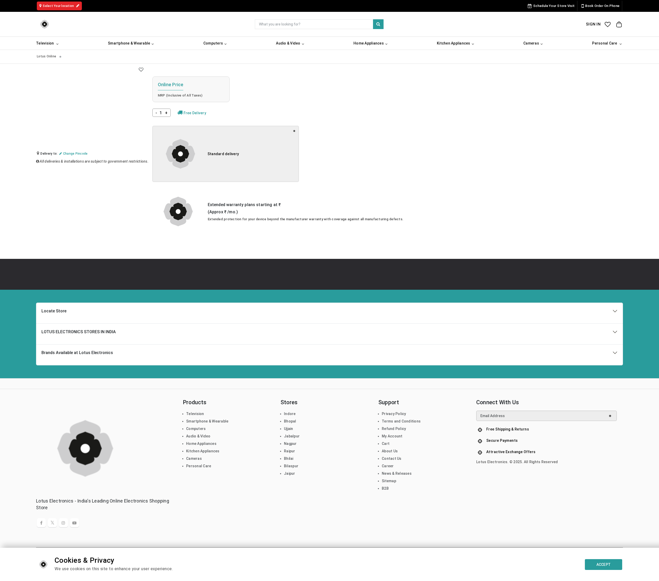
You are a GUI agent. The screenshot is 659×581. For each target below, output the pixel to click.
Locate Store (53, 311)
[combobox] (319, 24)
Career (388, 466)
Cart (385, 444)
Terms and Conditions (401, 421)
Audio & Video (198, 436)
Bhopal (290, 421)
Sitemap (389, 481)
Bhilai (288, 458)
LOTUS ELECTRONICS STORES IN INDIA (78, 331)
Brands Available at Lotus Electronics (77, 352)
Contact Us (392, 458)
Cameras (194, 458)
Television (195, 414)
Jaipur (289, 473)
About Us (390, 451)
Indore (290, 414)
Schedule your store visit (554, 6)
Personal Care (198, 466)
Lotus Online (47, 56)
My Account (392, 436)
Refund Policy (394, 429)
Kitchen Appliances (203, 451)
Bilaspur (291, 466)
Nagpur (290, 444)
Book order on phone (602, 6)
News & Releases (397, 473)
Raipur (289, 451)
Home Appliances (201, 444)
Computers (196, 429)
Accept (603, 564)
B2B (385, 488)
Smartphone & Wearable (207, 421)
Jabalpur (292, 436)
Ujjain (288, 429)
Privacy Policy (394, 414)
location (59, 6)
